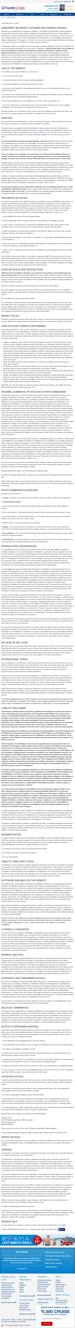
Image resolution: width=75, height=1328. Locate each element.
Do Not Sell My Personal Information (34, 1319)
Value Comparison (61, 1302)
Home (3, 17)
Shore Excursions (43, 1302)
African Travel (60, 1286)
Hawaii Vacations (43, 1282)
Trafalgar (58, 1282)
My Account (59, 2)
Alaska (21, 1283)
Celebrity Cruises (6, 1285)
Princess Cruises (6, 1294)
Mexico (21, 1291)
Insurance (41, 1305)
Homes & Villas (42, 1291)
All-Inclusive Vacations (44, 1280)
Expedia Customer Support (36, 132)
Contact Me (67, 14)
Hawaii (21, 1289)
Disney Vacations (43, 1286)
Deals (42, 14)
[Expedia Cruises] (13, 8)
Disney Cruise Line (7, 1287)
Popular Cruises (24, 1303)
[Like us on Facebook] (73, 2)
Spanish (68, 2)
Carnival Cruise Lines (8, 1283)
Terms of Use (5, 1319)
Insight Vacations (61, 1284)
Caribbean (22, 1285)
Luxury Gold (59, 1289)
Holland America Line (8, 1289)
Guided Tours (60, 1291)
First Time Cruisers (61, 1300)
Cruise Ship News (61, 1305)
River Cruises (23, 1307)
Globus (58, 1280)
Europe (21, 1287)
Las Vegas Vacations (44, 1284)
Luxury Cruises (24, 1305)
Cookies (19, 1319)
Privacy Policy (67, 321)
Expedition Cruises (25, 1309)
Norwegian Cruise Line (8, 1291)
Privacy (13, 1319)
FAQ (57, 1298)
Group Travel (42, 1289)
